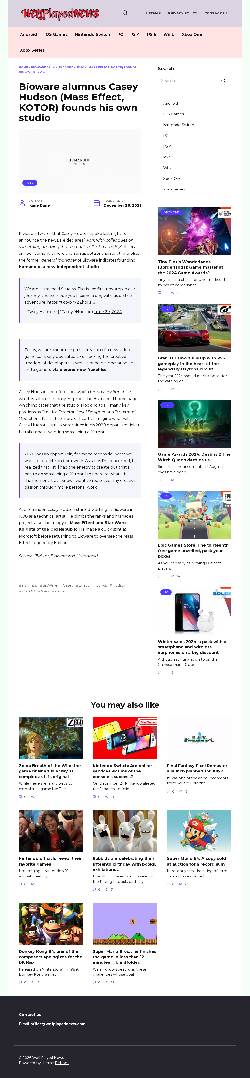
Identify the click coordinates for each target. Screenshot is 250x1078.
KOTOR (28, 591)
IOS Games (56, 34)
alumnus (29, 585)
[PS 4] (194, 348)
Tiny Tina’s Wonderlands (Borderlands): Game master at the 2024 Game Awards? (190, 267)
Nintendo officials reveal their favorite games (50, 861)
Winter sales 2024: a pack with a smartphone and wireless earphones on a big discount (192, 647)
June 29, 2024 (108, 311)
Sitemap (153, 13)
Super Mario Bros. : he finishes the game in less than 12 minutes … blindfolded (124, 957)
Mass (45, 591)
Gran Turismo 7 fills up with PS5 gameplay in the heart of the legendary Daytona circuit (191, 363)
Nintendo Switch (92, 34)
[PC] (194, 535)
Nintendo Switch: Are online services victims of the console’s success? (122, 771)
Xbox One (192, 34)
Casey (68, 585)
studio (60, 591)
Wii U (169, 34)
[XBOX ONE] (194, 252)
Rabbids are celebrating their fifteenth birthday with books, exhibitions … (124, 864)
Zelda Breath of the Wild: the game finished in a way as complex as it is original (50, 771)
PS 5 (151, 34)
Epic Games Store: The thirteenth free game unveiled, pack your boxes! (193, 551)
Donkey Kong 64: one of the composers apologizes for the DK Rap (50, 957)
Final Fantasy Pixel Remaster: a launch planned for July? (197, 768)
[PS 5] (194, 445)
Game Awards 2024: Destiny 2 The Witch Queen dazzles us (194, 457)
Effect (84, 585)
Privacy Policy (182, 13)
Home (23, 67)
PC (120, 34)
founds (101, 585)
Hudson (119, 585)
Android (28, 34)
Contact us (216, 13)
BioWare (49, 585)
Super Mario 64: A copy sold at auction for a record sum (196, 861)
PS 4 (135, 34)
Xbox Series (32, 50)
